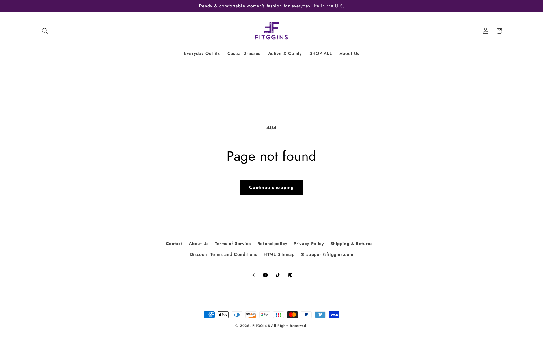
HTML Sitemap (279, 254)
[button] (45, 31)
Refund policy (272, 243)
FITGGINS (261, 325)
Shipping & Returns (351, 243)
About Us (199, 243)
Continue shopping (271, 187)
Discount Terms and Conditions (223, 254)
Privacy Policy (309, 243)
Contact (174, 243)
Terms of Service (233, 243)
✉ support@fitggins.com (327, 254)
